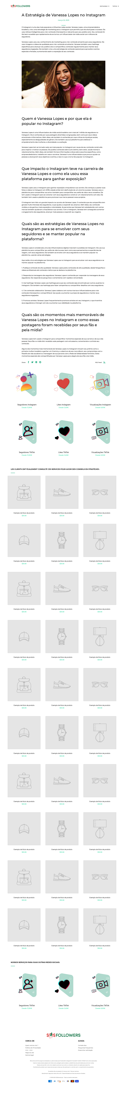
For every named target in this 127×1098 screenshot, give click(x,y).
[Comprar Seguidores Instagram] (21, 6)
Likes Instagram (63, 405)
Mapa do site (29, 1053)
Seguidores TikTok (27, 452)
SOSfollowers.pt (59, 1077)
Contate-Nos (82, 1045)
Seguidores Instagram (26, 405)
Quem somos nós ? (31, 1045)
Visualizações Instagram (100, 405)
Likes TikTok (63, 452)
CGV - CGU (28, 1050)
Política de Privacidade (33, 1048)
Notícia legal (29, 1055)
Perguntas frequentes (85, 1048)
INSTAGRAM (104, 6)
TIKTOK (114, 6)
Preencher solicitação (85, 1050)
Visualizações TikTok (100, 452)
